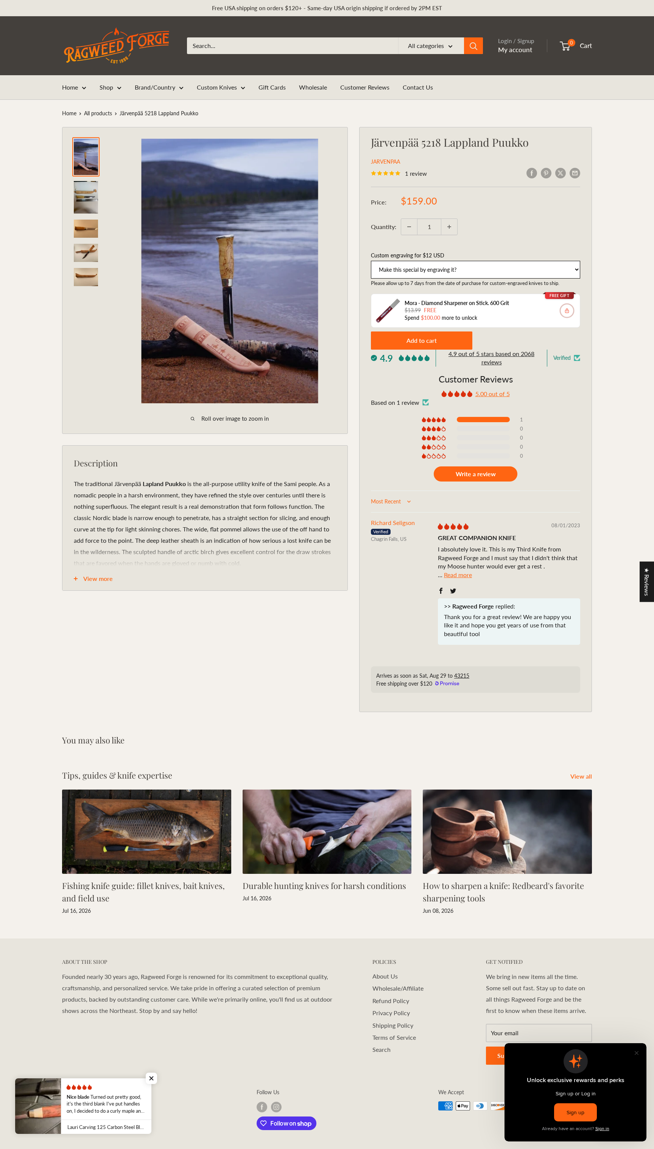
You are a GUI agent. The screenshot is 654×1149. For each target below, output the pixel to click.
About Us (385, 976)
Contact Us (418, 87)
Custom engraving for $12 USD (407, 255)
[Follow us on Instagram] (276, 1106)
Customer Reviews (364, 87)
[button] (434, 419)
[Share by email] (575, 172)
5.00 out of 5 (492, 393)
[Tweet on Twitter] (560, 172)
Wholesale (313, 87)
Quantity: (383, 226)
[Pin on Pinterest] (546, 172)
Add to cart (421, 340)
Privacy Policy (391, 1012)
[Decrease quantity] (409, 227)
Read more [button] (458, 574)
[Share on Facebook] (531, 172)
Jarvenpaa (385, 161)
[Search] (473, 45)
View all (581, 776)
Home (70, 87)
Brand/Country (155, 87)
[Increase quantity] (449, 227)
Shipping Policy (392, 1025)
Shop (106, 87)
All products (98, 113)
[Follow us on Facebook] (262, 1106)
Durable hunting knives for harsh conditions (324, 885)
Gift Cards (272, 87)
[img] (453, 526)
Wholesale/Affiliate (398, 988)
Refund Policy (390, 1000)
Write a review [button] (476, 473)
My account (515, 50)
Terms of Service (394, 1037)
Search (381, 1049)
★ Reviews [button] (647, 582)
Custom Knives (217, 87)
